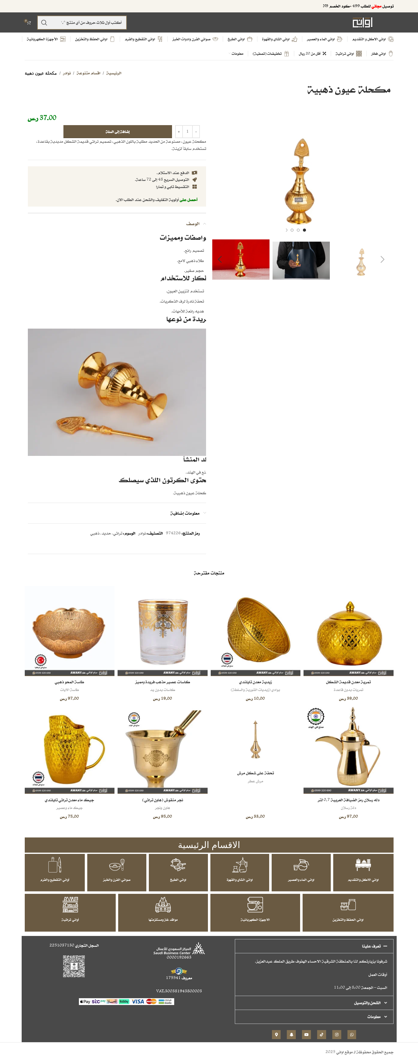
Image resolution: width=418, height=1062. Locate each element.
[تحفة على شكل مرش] (256, 735)
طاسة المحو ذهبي (69, 682)
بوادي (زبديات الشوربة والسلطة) (255, 689)
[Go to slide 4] (285, 230)
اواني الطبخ (178, 879)
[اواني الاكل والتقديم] (363, 864)
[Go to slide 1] (304, 230)
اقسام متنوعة (88, 73)
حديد (106, 533)
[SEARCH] (44, 22)
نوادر (67, 73)
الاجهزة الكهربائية (255, 919)
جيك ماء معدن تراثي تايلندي (69, 800)
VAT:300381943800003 (179, 991)
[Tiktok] (321, 1034)
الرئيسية (113, 73)
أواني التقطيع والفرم (54, 879)
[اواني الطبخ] (178, 864)
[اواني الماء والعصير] (301, 864)
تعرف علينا (371, 946)
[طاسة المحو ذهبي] (70, 631)
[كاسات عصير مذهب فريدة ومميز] (163, 631)
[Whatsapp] (351, 1034)
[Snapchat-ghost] (291, 1034)
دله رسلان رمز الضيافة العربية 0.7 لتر (348, 800)
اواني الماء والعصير (301, 879)
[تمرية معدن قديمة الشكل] (349, 631)
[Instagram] (336, 1034)
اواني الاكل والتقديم (363, 879)
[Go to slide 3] (292, 230)
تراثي (117, 533)
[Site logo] (363, 22)
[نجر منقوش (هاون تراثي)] (163, 749)
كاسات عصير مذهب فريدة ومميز (162, 682)
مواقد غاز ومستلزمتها (163, 919)
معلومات (374, 1016)
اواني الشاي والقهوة (240, 879)
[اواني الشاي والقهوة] (240, 864)
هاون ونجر (162, 807)
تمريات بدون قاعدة (348, 689)
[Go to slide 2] (298, 230)
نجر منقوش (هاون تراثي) (162, 800)
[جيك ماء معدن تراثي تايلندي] (70, 749)
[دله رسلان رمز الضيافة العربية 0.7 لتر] (349, 749)
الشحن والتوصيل (367, 1002)
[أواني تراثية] (70, 904)
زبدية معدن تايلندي (255, 682)
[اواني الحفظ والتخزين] (348, 904)
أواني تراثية (70, 919)
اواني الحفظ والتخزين (348, 919)
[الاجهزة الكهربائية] (255, 904)
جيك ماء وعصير (69, 807)
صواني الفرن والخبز (117, 879)
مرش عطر (255, 781)
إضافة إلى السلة (118, 131)
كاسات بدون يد (162, 689)
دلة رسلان (348, 807)
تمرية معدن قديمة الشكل (348, 682)
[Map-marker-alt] (276, 1034)
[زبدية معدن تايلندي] (256, 631)
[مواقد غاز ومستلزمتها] (163, 904)
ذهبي (94, 533)
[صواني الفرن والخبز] (117, 864)
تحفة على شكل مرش (255, 773)
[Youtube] (306, 1034)
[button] (382, 259)
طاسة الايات (69, 689)
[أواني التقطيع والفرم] (54, 864)
